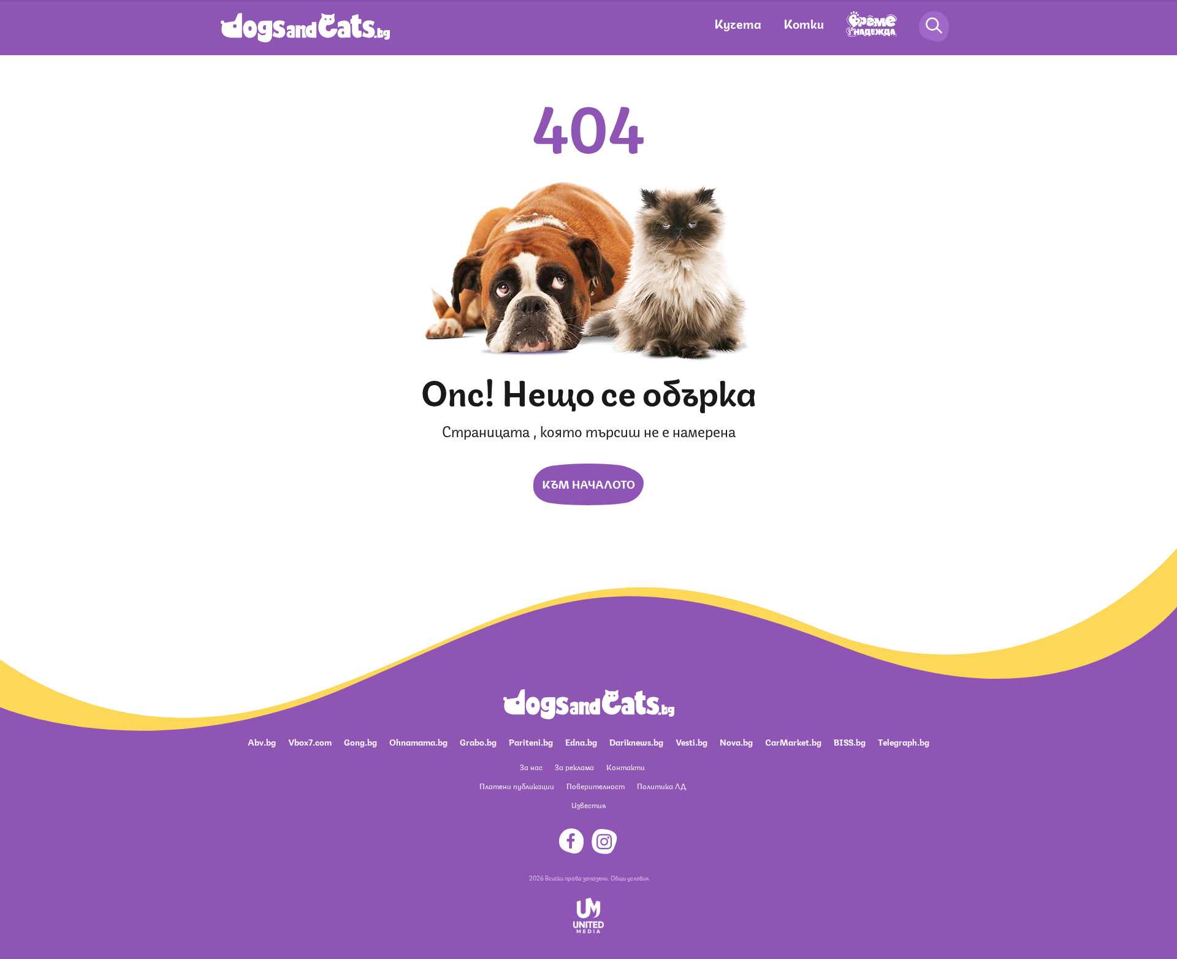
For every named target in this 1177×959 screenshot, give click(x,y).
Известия (588, 805)
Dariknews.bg (636, 741)
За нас (531, 767)
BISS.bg (850, 741)
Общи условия (630, 877)
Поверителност (595, 786)
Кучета (737, 23)
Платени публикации (516, 786)
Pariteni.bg (531, 741)
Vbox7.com (310, 741)
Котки (803, 23)
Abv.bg (262, 741)
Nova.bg (736, 741)
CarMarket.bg (793, 741)
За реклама (574, 767)
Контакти (625, 767)
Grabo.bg (478, 741)
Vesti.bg (691, 741)
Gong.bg (360, 741)
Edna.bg (581, 741)
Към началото (588, 483)
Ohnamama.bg (418, 741)
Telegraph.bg (903, 741)
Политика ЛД (661, 786)
